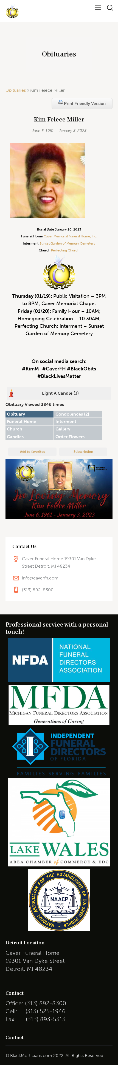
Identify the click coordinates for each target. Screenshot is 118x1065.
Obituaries (15, 90)
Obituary (16, 414)
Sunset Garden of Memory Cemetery (67, 243)
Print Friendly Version (84, 103)
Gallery (62, 429)
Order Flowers (70, 436)
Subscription (83, 452)
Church (14, 429)
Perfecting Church (64, 250)
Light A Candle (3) (60, 393)
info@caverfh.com (40, 578)
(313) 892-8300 (38, 589)
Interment (65, 421)
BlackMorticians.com (31, 1055)
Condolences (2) (72, 414)
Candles (15, 436)
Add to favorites (32, 452)
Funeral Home (21, 421)
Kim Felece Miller (59, 119)
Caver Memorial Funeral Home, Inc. (70, 236)
